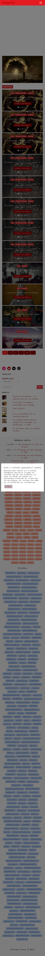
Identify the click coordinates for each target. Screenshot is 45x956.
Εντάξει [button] (8, 486)
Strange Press (8, 3)
